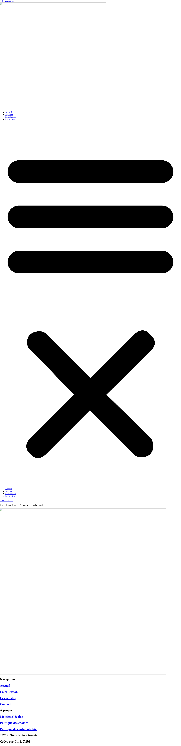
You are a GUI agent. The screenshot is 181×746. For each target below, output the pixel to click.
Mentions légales (11, 716)
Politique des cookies (14, 723)
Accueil (8, 112)
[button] (90, 304)
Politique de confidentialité (18, 729)
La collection (10, 117)
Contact (5, 704)
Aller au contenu (7, 1)
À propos (9, 114)
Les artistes (10, 119)
